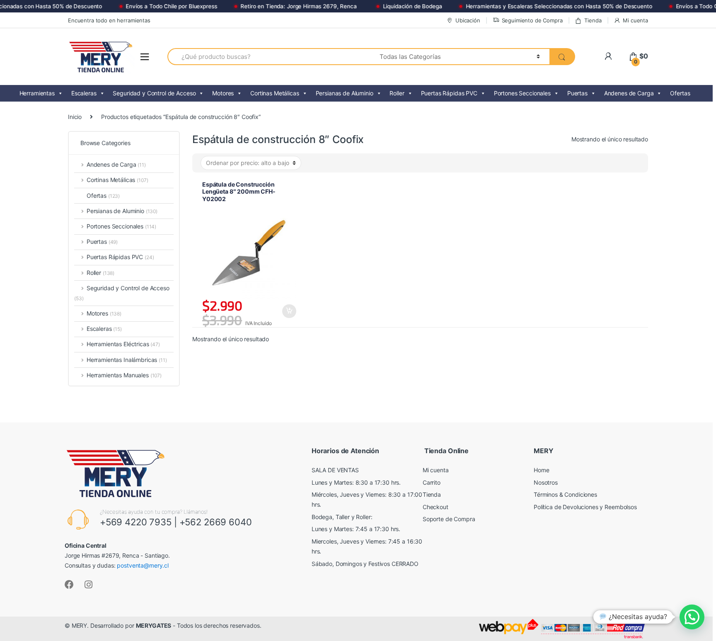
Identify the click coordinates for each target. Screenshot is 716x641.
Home (541, 469)
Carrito (431, 482)
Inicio (75, 116)
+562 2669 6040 (215, 522)
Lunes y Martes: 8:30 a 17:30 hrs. (356, 482)
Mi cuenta (635, 20)
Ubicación (467, 20)
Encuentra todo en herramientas (109, 20)
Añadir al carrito (288, 311)
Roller (396, 93)
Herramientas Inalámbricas (127, 359)
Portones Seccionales (522, 93)
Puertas (577, 93)
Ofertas (680, 93)
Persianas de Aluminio (344, 93)
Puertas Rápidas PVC (449, 93)
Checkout (435, 506)
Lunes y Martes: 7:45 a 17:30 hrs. (356, 528)
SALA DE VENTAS (335, 469)
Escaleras (84, 93)
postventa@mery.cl (143, 565)
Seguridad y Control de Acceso (154, 93)
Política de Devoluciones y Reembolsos (585, 506)
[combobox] (268, 56)
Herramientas (37, 93)
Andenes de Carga (629, 93)
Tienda (592, 20)
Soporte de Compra (449, 518)
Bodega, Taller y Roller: (342, 516)
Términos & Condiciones (565, 494)
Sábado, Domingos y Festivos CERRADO (365, 563)
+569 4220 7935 (136, 522)
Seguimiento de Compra (532, 20)
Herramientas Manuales (124, 375)
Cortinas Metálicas (274, 93)
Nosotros (546, 482)
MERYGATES (154, 625)
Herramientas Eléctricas (123, 343)
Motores (223, 93)
